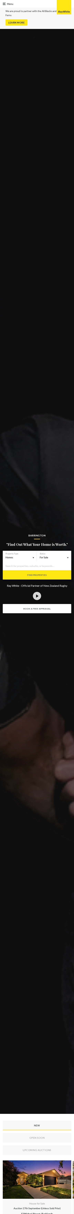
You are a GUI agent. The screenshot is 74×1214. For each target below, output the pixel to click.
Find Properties (37, 575)
